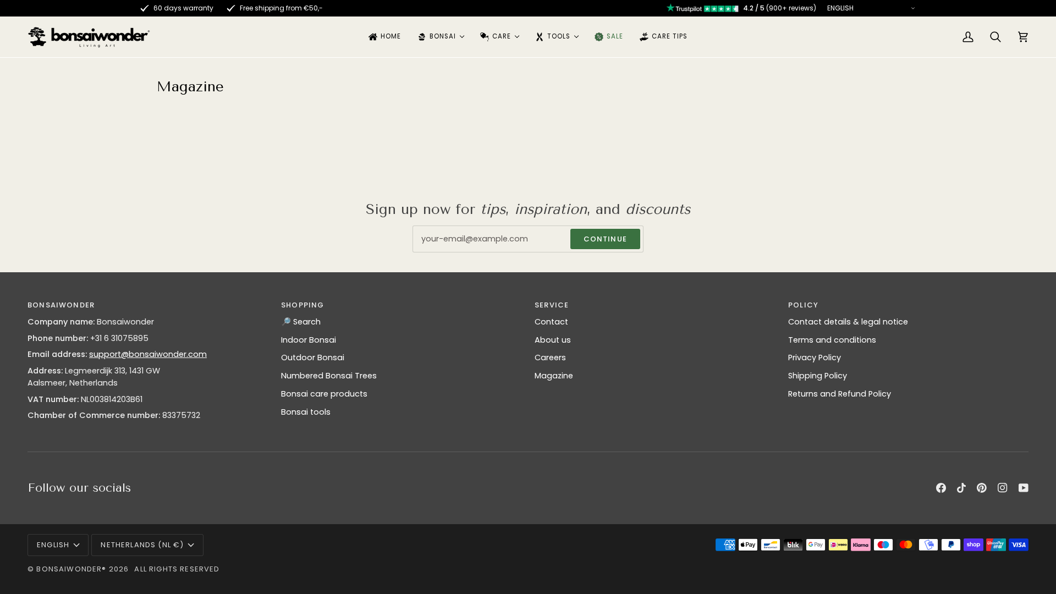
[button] (440, 36)
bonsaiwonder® (71, 569)
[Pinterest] (982, 488)
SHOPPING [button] (302, 305)
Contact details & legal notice (848, 321)
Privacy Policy (814, 357)
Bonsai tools (306, 411)
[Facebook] (941, 488)
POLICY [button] (803, 305)
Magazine (554, 375)
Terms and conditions (832, 339)
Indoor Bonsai (308, 339)
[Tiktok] (961, 488)
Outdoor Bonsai (312, 357)
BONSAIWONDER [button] (61, 305)
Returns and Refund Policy (839, 393)
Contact (551, 321)
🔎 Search (301, 321)
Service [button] (552, 305)
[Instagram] (1003, 488)
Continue (605, 239)
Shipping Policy (817, 375)
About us (553, 339)
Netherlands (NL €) (142, 545)
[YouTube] (1023, 488)
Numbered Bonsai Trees (329, 375)
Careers (550, 357)
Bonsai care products (324, 393)
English (53, 545)
